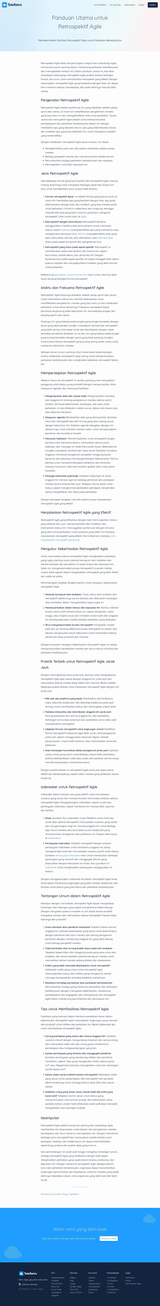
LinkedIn (91, 1277)
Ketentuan (129, 1277)
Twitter (91, 1280)
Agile (83, 216)
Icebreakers (129, 5)
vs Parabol (111, 1277)
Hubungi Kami (94, 1283)
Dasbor (152, 5)
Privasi (128, 1280)
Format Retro (100, 5)
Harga (141, 5)
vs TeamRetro (113, 1289)
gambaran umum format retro (71, 274)
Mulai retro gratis (108, 1238)
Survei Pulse (115, 5)
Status (91, 1292)
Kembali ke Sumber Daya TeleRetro (60, 1194)
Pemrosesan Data (133, 1283)
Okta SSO (74, 1289)
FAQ (71, 1280)
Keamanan (93, 1289)
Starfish (82, 233)
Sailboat (65, 229)
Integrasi (55, 1295)
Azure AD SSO (76, 1292)
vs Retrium (111, 1292)
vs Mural (110, 1286)
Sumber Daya (75, 1286)
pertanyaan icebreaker (68, 855)
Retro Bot (55, 1286)
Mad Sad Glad (105, 237)
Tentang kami (94, 1286)
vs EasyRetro (112, 1280)
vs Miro (110, 1283)
